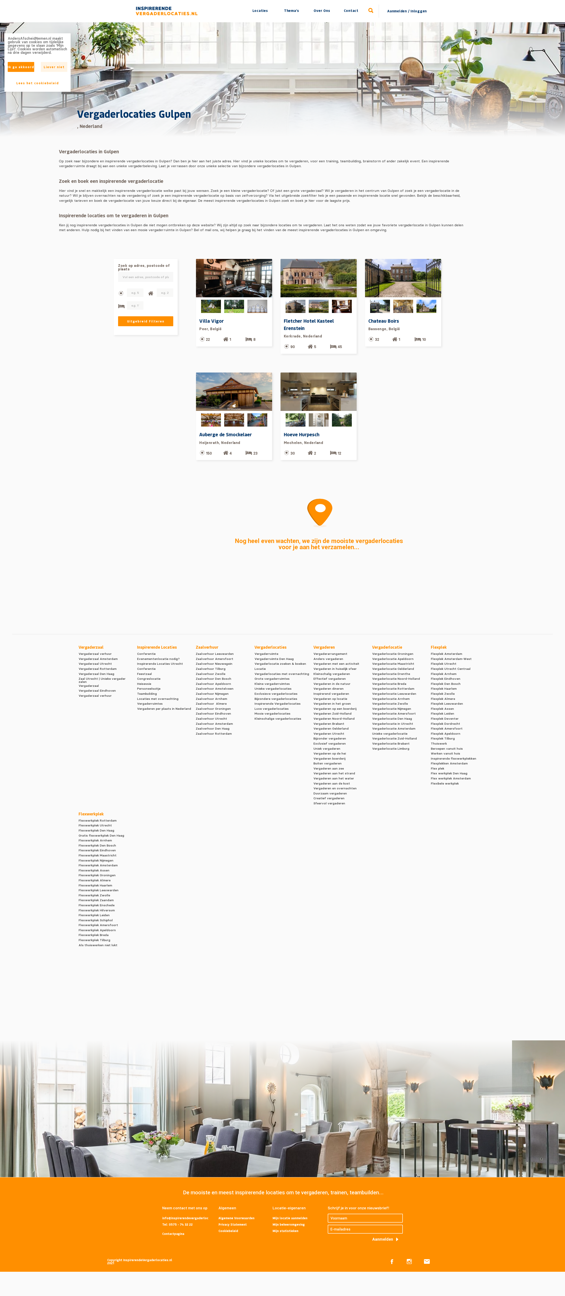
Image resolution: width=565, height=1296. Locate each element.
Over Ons (322, 10)
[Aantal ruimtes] (150, 293)
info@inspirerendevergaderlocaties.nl (185, 1218)
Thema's (291, 10)
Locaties (260, 10)
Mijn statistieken (285, 1231)
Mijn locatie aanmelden (290, 1218)
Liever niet (54, 67)
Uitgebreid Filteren (145, 321)
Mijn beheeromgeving (289, 1224)
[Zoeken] (371, 10)
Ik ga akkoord (21, 67)
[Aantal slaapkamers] (121, 306)
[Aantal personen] (121, 293)
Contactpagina (173, 1234)
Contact (351, 10)
